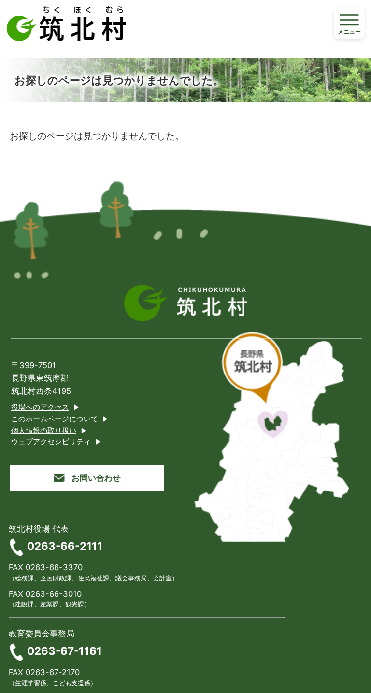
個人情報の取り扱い (43, 430)
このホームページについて (54, 419)
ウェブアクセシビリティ (51, 441)
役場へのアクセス (40, 407)
